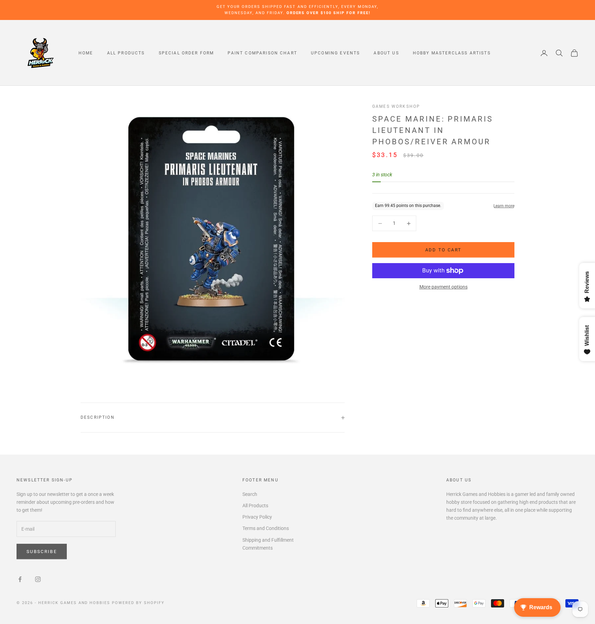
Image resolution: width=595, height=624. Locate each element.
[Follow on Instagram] (37, 579)
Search (249, 494)
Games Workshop (396, 106)
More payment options (443, 287)
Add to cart (443, 249)
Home (86, 53)
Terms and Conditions (265, 528)
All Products (126, 53)
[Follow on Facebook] (20, 579)
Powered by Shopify (138, 603)
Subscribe (42, 551)
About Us (386, 53)
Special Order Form (186, 53)
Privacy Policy (257, 517)
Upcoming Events (335, 53)
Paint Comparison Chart (262, 53)
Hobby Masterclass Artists (452, 53)
